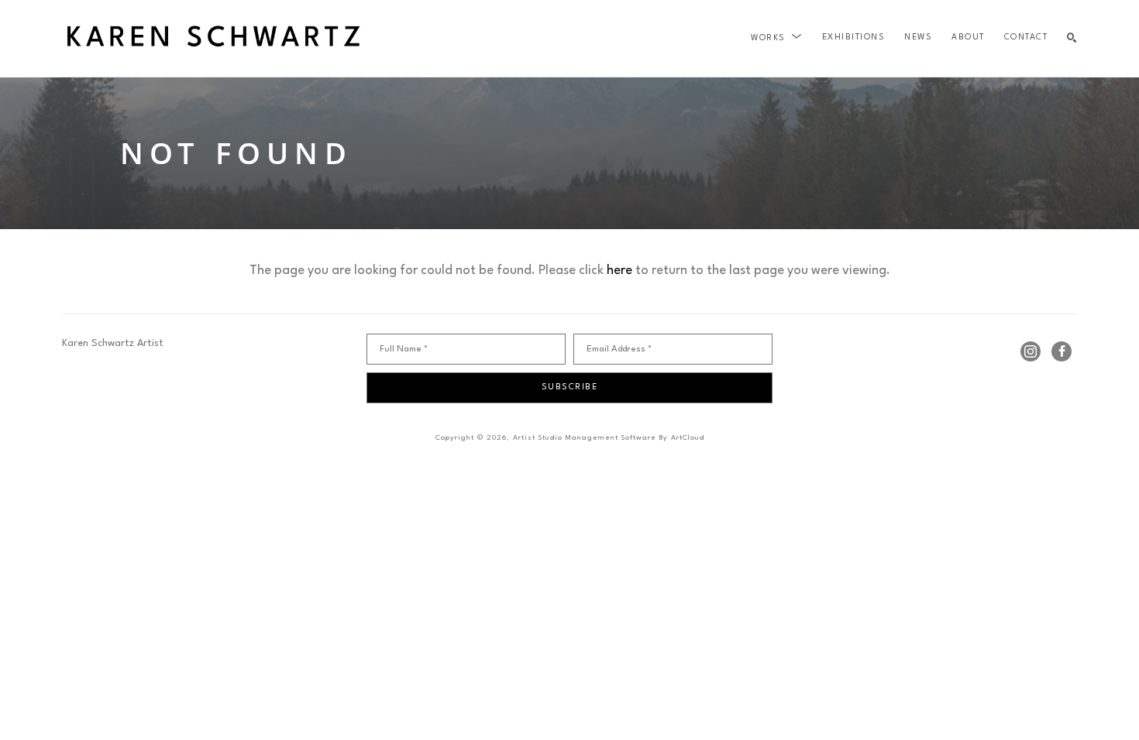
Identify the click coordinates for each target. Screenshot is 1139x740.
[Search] (1072, 38)
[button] (777, 38)
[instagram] (1030, 351)
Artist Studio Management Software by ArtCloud (608, 437)
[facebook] (1061, 351)
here (619, 270)
